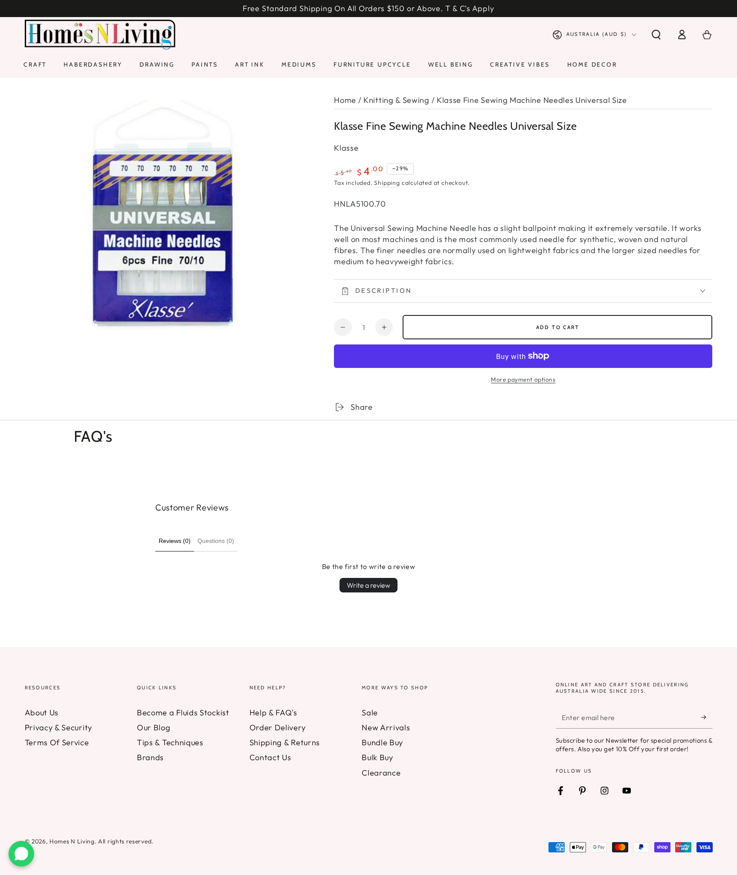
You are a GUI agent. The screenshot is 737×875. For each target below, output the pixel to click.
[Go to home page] (100, 35)
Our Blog (154, 727)
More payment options (523, 379)
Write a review (368, 585)
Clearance (381, 773)
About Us (42, 713)
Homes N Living (72, 841)
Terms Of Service (57, 742)
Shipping (387, 183)
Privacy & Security (58, 727)
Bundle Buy (382, 742)
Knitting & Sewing (396, 100)
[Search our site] (656, 35)
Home (345, 100)
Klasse (346, 148)
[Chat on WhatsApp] (21, 853)
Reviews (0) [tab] (175, 540)
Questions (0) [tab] (215, 540)
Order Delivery (278, 727)
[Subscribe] (706, 718)
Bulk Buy (377, 757)
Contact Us (270, 757)
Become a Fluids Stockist (183, 713)
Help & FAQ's (273, 713)
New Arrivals (386, 727)
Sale (370, 713)
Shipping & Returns (285, 742)
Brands (150, 757)
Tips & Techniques (170, 742)
